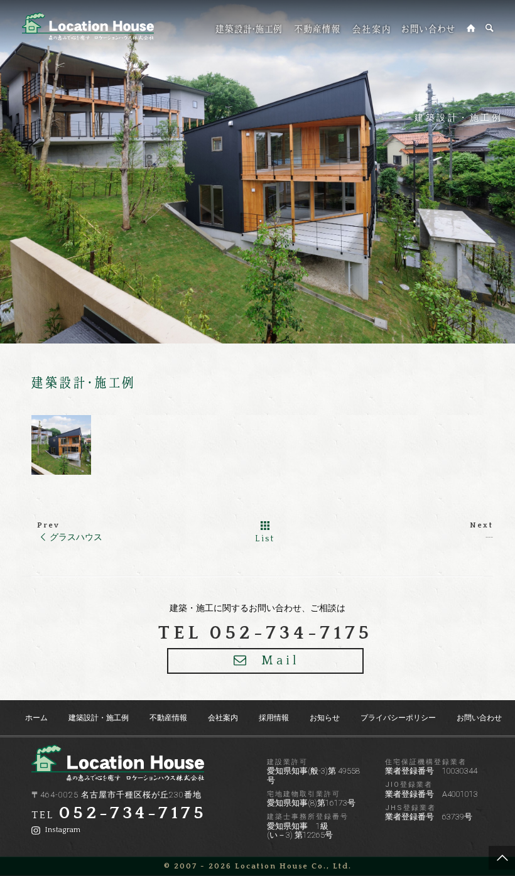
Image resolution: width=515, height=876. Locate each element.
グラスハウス (76, 537)
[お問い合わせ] (428, 29)
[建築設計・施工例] (249, 29)
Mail (280, 661)
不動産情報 (168, 717)
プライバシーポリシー (398, 717)
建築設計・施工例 (458, 117)
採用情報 (274, 717)
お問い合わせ (479, 717)
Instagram (61, 830)
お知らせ (325, 717)
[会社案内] (371, 29)
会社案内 (223, 717)
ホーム (36, 717)
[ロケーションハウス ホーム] (471, 28)
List (265, 539)
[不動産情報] (317, 29)
